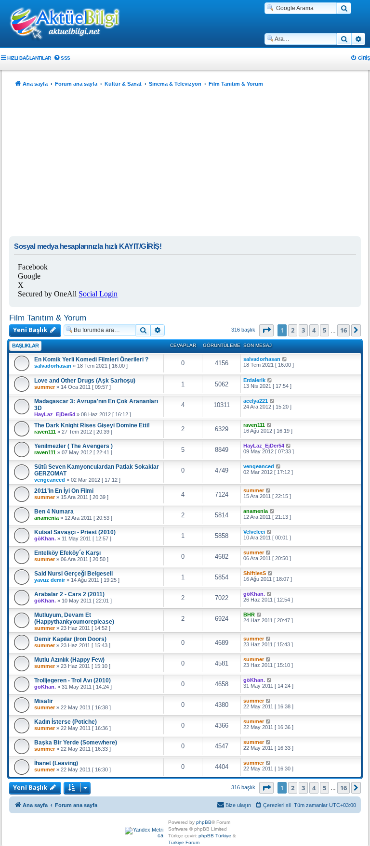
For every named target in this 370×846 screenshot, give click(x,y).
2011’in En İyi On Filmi (63, 490)
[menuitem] (61, 58)
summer (44, 387)
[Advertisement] (185, 164)
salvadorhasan (52, 366)
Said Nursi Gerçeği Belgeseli (73, 573)
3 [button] (303, 330)
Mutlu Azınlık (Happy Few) (69, 659)
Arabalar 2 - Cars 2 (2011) (69, 594)
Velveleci (254, 532)
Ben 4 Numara (54, 511)
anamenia (46, 518)
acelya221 (255, 401)
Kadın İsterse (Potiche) (65, 721)
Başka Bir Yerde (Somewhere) (75, 742)
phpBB (203, 822)
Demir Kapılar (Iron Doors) (70, 639)
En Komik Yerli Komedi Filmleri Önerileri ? (91, 359)
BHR (249, 614)
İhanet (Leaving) (56, 763)
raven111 (45, 432)
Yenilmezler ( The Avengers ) (73, 446)
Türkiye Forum (183, 842)
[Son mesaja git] (285, 359)
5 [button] (324, 330)
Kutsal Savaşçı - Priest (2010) (75, 532)
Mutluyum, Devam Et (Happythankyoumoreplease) (74, 618)
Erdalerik (254, 380)
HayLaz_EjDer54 (54, 414)
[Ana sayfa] (70, 24)
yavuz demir (49, 580)
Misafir (43, 701)
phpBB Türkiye (214, 835)
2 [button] (292, 330)
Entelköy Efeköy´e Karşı (67, 553)
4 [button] (314, 330)
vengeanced (49, 480)
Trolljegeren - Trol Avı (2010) (72, 680)
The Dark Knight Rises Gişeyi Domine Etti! (92, 425)
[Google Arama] (344, 8)
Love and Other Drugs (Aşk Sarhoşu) (84, 380)
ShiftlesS (254, 573)
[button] (266, 330)
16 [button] (343, 330)
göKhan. (45, 538)
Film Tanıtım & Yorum (47, 317)
